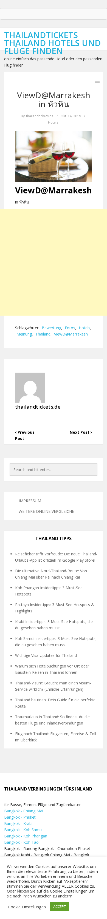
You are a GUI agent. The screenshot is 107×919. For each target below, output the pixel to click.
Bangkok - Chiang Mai (23, 810)
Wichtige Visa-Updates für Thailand (46, 655)
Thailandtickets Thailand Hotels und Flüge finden (52, 42)
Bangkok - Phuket (20, 817)
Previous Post (25, 435)
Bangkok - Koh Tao (21, 842)
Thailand (42, 334)
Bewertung (51, 327)
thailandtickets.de (40, 116)
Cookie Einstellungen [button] (27, 906)
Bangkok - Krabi (18, 823)
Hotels (53, 122)
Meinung (24, 334)
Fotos (70, 327)
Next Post (80, 432)
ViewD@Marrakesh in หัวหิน (53, 99)
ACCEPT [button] (59, 906)
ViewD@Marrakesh (71, 334)
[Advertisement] (53, 262)
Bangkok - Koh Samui (23, 829)
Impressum (30, 500)
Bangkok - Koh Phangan (25, 836)
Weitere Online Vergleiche (46, 511)
